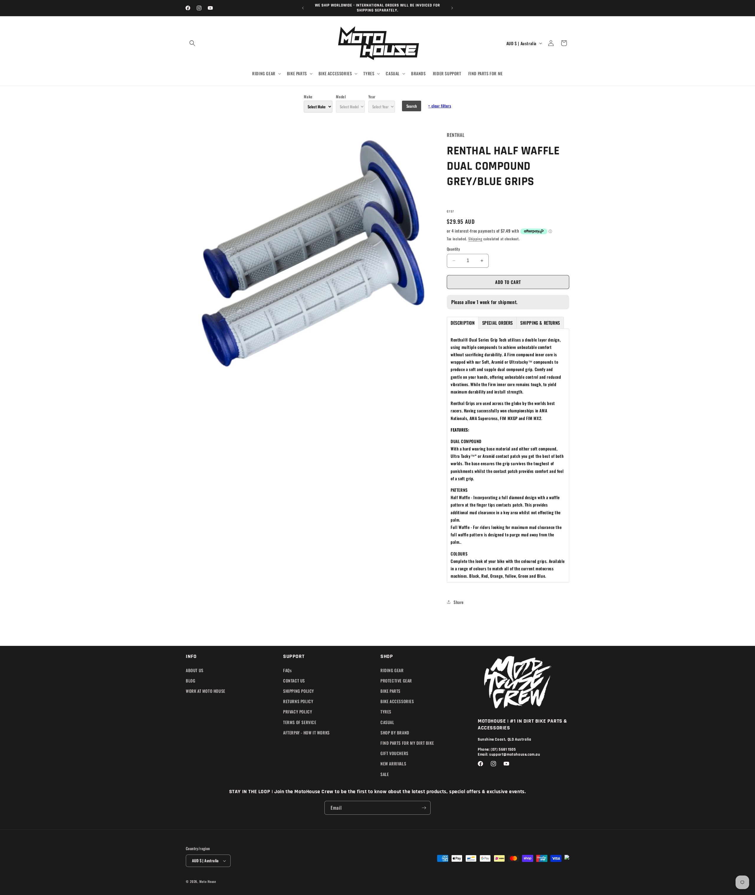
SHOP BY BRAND (394, 732)
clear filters (439, 106)
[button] (192, 43)
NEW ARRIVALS (393, 763)
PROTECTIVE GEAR (396, 680)
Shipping (475, 238)
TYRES (385, 711)
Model (341, 96)
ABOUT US (194, 670)
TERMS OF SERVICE (299, 722)
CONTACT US (294, 680)
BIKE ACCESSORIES (397, 701)
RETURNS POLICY (298, 701)
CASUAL (387, 722)
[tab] (463, 323)
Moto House (207, 881)
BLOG (190, 680)
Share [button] (459, 602)
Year (371, 96)
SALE (384, 774)
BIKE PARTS (390, 691)
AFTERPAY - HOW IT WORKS (306, 732)
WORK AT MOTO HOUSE (205, 691)
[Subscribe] (423, 808)
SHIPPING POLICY (298, 691)
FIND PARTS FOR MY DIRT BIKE (407, 743)
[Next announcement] (452, 8)
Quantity (453, 249)
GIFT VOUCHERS (394, 753)
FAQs (287, 670)
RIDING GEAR (392, 670)
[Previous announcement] (302, 8)
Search (411, 106)
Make (308, 96)
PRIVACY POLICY (297, 711)
